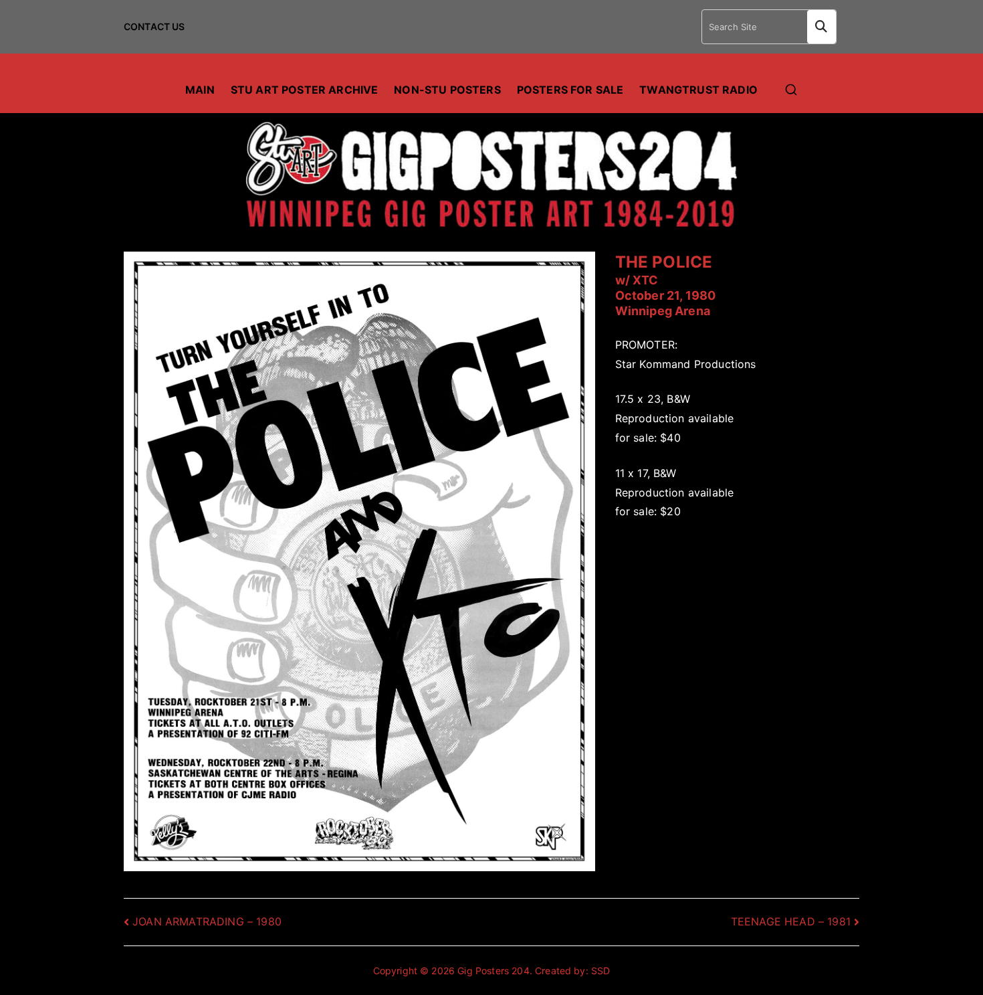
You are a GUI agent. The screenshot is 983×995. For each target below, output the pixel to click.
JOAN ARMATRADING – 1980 (207, 921)
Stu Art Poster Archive (304, 89)
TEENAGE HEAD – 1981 (791, 921)
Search (821, 26)
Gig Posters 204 (493, 970)
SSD (600, 970)
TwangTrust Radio (698, 89)
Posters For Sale (570, 89)
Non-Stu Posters (447, 89)
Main (200, 89)
